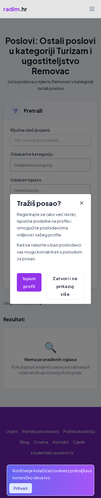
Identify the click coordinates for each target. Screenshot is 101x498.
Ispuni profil (29, 282)
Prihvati (20, 488)
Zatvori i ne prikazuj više (65, 286)
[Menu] (92, 9)
